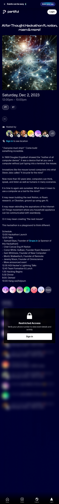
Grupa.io (33, 240)
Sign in (9, 141)
